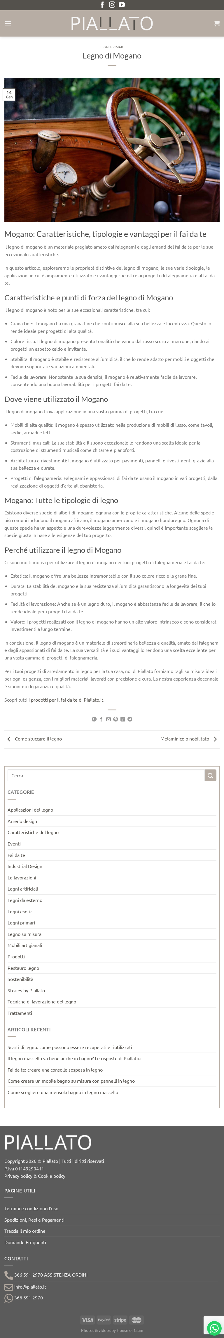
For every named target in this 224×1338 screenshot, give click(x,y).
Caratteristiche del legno (33, 832)
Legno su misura (24, 934)
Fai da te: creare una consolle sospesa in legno (55, 1069)
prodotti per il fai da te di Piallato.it (67, 699)
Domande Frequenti (25, 1242)
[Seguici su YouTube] (122, 5)
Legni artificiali (23, 888)
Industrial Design (25, 866)
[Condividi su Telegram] (129, 719)
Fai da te (16, 855)
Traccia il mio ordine (25, 1231)
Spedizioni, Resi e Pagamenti (34, 1219)
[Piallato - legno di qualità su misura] (112, 23)
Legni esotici (21, 911)
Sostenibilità (20, 979)
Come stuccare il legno (38, 739)
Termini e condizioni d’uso (31, 1208)
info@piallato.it (29, 1286)
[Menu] (7, 23)
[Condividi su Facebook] (101, 719)
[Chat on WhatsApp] (214, 1328)
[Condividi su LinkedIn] (122, 719)
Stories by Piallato (26, 990)
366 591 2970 (28, 1297)
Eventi (14, 843)
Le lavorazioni (22, 877)
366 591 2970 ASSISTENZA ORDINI (50, 1274)
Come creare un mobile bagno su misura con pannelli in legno (71, 1081)
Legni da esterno (25, 900)
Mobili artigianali (25, 945)
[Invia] (210, 775)
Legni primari (112, 47)
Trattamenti (20, 1013)
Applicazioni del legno (30, 809)
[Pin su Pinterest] (115, 719)
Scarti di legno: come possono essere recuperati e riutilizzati (70, 1047)
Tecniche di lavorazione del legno (42, 1001)
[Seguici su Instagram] (112, 5)
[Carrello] (217, 23)
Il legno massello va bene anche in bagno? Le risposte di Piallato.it (75, 1058)
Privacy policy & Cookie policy (34, 1176)
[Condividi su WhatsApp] (94, 719)
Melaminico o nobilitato (185, 739)
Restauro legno (23, 968)
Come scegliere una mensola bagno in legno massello (63, 1092)
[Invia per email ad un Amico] (108, 719)
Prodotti (16, 956)
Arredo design (22, 821)
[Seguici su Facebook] (102, 5)
